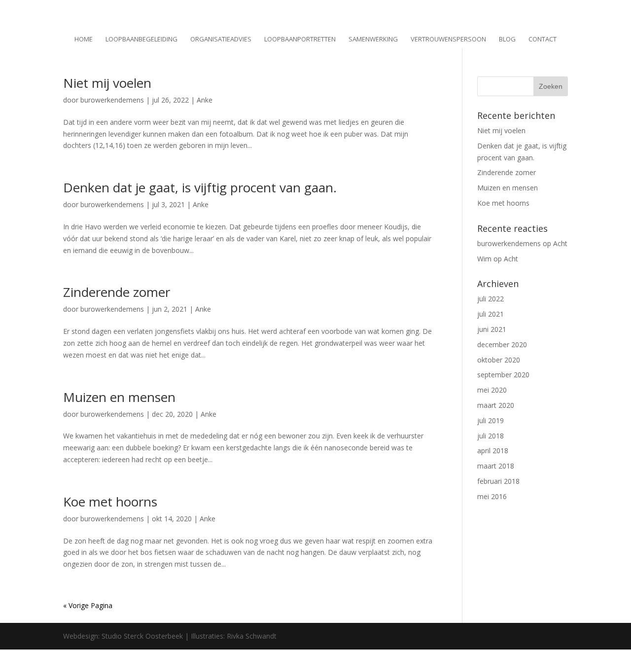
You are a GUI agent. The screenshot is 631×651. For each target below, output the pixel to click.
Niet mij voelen (107, 83)
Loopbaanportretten (300, 39)
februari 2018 (498, 481)
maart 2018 (495, 465)
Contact (542, 39)
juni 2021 (491, 329)
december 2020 (502, 344)
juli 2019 (490, 420)
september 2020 (503, 374)
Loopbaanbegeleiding (141, 39)
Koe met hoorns (110, 501)
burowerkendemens (112, 100)
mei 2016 (492, 496)
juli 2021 (490, 314)
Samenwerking (373, 39)
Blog (507, 39)
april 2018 (492, 450)
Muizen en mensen (119, 397)
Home (83, 39)
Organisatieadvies (220, 39)
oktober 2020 (498, 359)
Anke (204, 100)
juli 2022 (490, 298)
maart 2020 (495, 405)
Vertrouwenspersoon (448, 39)
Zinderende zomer (116, 292)
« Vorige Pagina (87, 605)
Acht (560, 243)
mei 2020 (492, 390)
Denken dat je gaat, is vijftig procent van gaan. (200, 187)
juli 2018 (490, 435)
